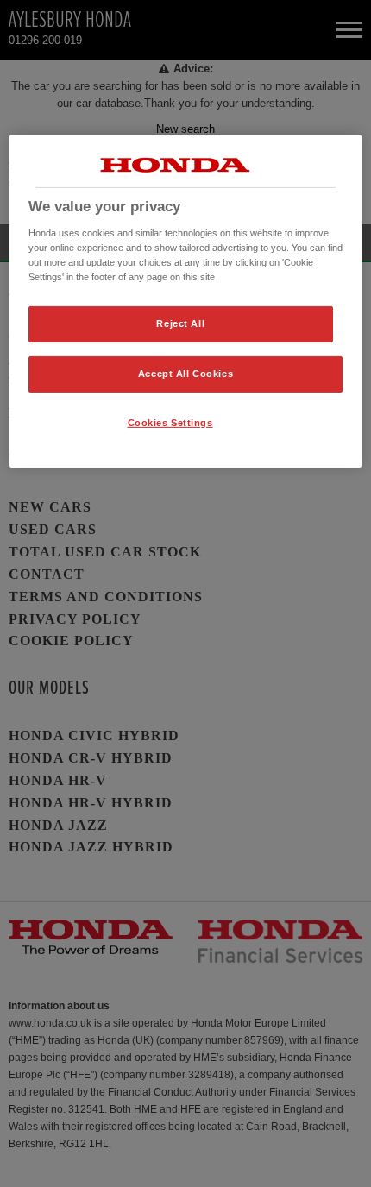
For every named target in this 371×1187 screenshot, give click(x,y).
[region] (185, 301)
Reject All (180, 323)
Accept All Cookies (185, 373)
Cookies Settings (170, 423)
